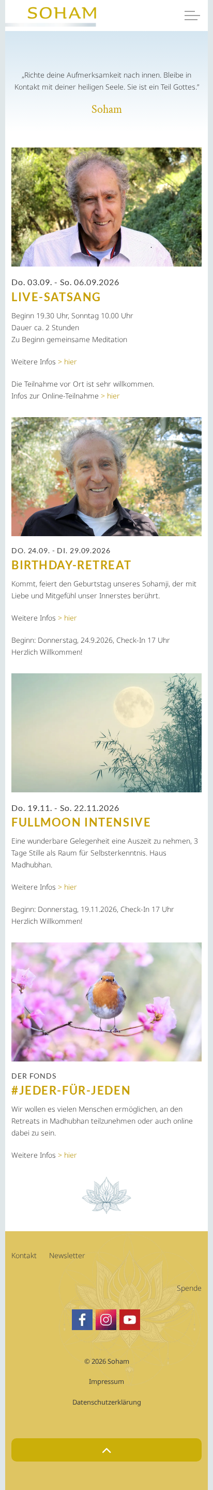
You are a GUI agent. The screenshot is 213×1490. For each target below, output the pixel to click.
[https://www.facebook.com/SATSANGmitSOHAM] (82, 1319)
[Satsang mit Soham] (51, 22)
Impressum (106, 1381)
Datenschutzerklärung (106, 1402)
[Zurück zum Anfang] (106, 1450)
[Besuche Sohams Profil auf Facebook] (106, 1319)
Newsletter (67, 1255)
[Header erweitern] (192, 15)
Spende (189, 1288)
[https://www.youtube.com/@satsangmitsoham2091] (129, 1319)
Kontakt (24, 1255)
